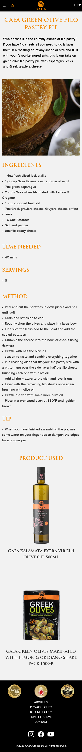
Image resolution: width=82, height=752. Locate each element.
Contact (41, 721)
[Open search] (12, 6)
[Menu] (4, 5)
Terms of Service (41, 717)
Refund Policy (41, 712)
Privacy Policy (41, 707)
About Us (41, 702)
